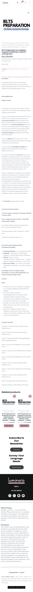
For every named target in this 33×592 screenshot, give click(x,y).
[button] (28, 12)
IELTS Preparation (10, 43)
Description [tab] (5, 78)
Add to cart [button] (9, 425)
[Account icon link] (17, 2)
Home (3, 43)
